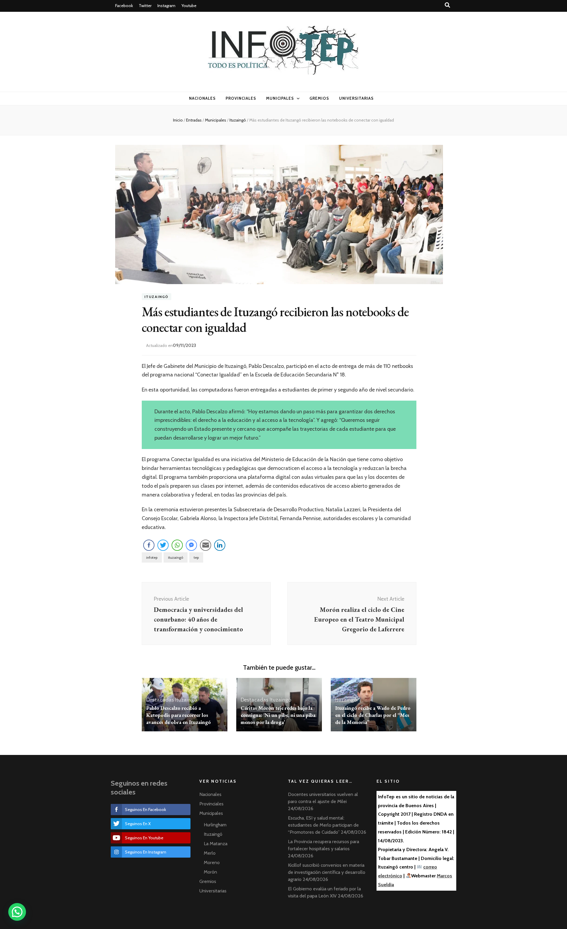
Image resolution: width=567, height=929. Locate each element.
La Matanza (215, 843)
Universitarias (356, 98)
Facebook (124, 5)
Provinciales (241, 98)
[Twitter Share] (163, 545)
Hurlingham (215, 825)
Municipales (280, 98)
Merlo (210, 853)
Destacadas (160, 700)
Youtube (188, 5)
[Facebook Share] (148, 545)
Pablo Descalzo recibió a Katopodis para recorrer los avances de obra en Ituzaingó (178, 714)
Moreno (212, 862)
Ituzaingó (156, 296)
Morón (210, 872)
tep (196, 557)
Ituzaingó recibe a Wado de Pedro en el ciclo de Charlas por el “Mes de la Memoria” (372, 714)
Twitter (145, 5)
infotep (151, 557)
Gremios (319, 98)
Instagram (166, 5)
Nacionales (202, 98)
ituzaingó (175, 557)
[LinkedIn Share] (219, 545)
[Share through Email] (205, 545)
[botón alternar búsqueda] (447, 5)
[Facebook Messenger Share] (191, 545)
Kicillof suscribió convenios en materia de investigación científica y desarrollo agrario (326, 872)
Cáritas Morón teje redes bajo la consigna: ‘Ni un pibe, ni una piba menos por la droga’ (278, 714)
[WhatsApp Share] (177, 545)
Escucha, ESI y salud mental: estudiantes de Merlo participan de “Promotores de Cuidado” (323, 825)
